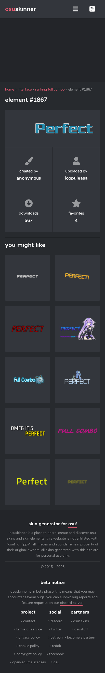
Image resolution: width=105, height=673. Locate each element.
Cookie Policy (29, 645)
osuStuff (81, 629)
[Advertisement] (52, 50)
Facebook (56, 654)
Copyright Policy (29, 654)
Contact (29, 621)
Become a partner (81, 637)
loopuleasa (76, 178)
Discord (56, 621)
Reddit (56, 645)
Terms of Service (29, 629)
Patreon (56, 637)
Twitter (56, 629)
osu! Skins (81, 621)
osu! (72, 524)
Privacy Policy (29, 637)
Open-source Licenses (29, 662)
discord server (71, 602)
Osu (56, 662)
